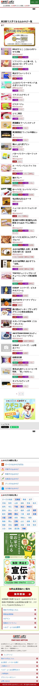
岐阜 (4, 514)
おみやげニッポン (7, 2)
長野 (34, 510)
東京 (22, 507)
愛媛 (4, 525)
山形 (16, 503)
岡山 (10, 521)
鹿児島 (16, 529)
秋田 (10, 503)
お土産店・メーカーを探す (10, 662)
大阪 (4, 518)
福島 (22, 503)
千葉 (16, 507)
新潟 (4, 510)
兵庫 (10, 518)
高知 (10, 525)
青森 (24, 499)
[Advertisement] (19, 13)
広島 (16, 521)
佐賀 (22, 525)
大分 (4, 529)
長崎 (28, 525)
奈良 (16, 518)
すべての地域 (7, 499)
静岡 (10, 514)
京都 (34, 514)
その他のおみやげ (12, 488)
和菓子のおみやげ (12, 474)
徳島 (28, 521)
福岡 (16, 525)
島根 (4, 521)
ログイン (6, 618)
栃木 (34, 503)
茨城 (28, 503)
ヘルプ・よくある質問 (11, 627)
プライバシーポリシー (8, 677)
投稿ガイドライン (10, 623)
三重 (22, 514)
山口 (22, 521)
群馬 (4, 507)
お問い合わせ (5, 681)
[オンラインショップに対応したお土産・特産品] (19, 546)
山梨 (28, 510)
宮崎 (10, 529)
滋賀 (28, 514)
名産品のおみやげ (12, 479)
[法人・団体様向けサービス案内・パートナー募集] (19, 572)
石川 (16, 510)
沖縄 (24, 529)
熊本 (34, 525)
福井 (22, 510)
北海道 (17, 499)
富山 (10, 510)
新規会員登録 (19, 594)
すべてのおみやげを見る (14, 464)
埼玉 (10, 507)
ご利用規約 (4, 673)
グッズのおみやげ (12, 484)
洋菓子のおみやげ (12, 469)
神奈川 (29, 507)
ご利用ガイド (5, 666)
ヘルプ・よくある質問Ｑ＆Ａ (10, 670)
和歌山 (23, 518)
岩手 (30, 499)
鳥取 (30, 518)
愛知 (16, 514)
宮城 (4, 503)
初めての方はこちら (10, 610)
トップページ (8, 655)
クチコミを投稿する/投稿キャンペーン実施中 (19, 36)
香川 (34, 521)
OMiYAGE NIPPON (19, 640)
